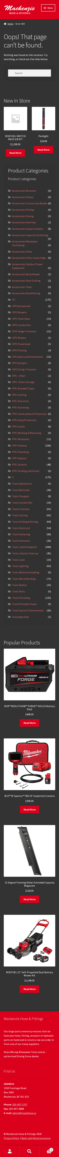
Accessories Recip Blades (26, 274)
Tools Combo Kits (22, 502)
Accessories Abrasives (24, 190)
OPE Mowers (19, 337)
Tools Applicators (22, 483)
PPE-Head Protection (24, 420)
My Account (10, 1151)
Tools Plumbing (21, 597)
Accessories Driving (23, 216)
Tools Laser (18, 559)
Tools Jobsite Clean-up (25, 553)
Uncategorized (20, 616)
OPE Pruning (19, 350)
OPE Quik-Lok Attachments (27, 356)
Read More (15, 152)
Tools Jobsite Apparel (24, 547)
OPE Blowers (19, 312)
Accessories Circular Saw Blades (29, 203)
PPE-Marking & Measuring (26, 433)
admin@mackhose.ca (24, 1113)
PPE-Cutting (19, 394)
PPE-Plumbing (20, 452)
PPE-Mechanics (21, 439)
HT (14, 299)
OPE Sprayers (19, 363)
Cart (45, 1148)
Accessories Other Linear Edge (29, 257)
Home (10, 23)
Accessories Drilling (23, 209)
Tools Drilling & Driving (25, 521)
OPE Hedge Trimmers (24, 331)
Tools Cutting (20, 515)
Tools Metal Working (24, 578)
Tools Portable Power (24, 604)
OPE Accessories (21, 306)
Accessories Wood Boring (26, 293)
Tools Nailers (19, 585)
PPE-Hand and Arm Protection (29, 413)
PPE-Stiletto (19, 464)
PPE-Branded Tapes (23, 388)
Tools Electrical (21, 528)
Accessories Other (22, 251)
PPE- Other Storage (23, 382)
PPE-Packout (19, 445)
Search (29, 1151)
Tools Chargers (20, 496)
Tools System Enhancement (28, 610)
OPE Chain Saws (21, 318)
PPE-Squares (19, 458)
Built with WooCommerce (35, 1138)
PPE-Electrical (20, 401)
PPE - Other (19, 375)
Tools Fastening (21, 534)
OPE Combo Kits (21, 325)
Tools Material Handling (25, 572)
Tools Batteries (21, 490)
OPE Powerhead (21, 344)
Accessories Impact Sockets (27, 228)
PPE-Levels (18, 426)
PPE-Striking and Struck (25, 471)
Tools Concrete (20, 509)
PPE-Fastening (20, 407)
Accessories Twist (22, 287)
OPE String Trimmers (24, 369)
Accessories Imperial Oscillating (30, 235)
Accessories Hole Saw (24, 222)
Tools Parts (18, 591)
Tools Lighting (20, 566)
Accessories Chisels (23, 197)
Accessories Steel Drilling (26, 280)
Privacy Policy (11, 1138)
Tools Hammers (21, 540)
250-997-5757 (19, 1104)
